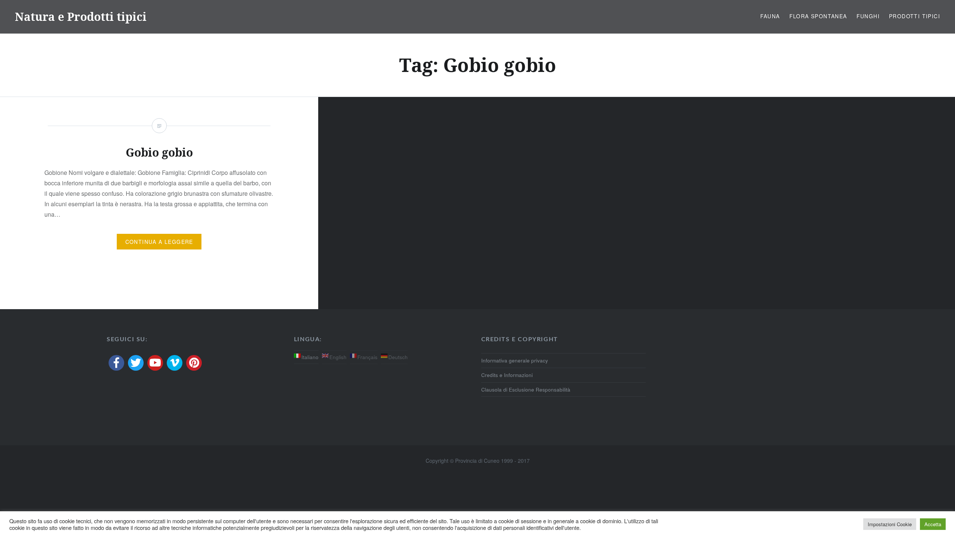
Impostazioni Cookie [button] (890, 524)
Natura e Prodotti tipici (81, 16)
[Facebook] (116, 363)
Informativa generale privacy (514, 360)
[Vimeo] (174, 363)
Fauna (770, 16)
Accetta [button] (932, 524)
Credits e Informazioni (507, 375)
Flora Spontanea (818, 16)
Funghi (868, 16)
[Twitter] (136, 363)
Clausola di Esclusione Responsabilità (525, 389)
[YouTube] (155, 363)
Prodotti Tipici (914, 16)
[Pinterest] (194, 363)
